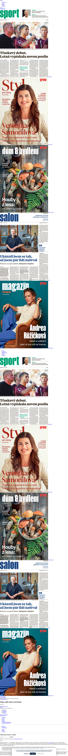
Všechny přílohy (3, 8)
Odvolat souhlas (2, 715)
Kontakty (3, 355)
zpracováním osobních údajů (17, 738)
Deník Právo (4, 2)
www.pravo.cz (50, 742)
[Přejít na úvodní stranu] (1, 0)
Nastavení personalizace (4, 714)
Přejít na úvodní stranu (4, 706)
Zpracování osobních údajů (6, 722)
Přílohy (3, 4)
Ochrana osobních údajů (6, 723)
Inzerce (3, 5)
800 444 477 (5, 699)
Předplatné (2, 7)
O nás (3, 3)
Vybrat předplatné (3, 697)
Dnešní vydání (4, 352)
